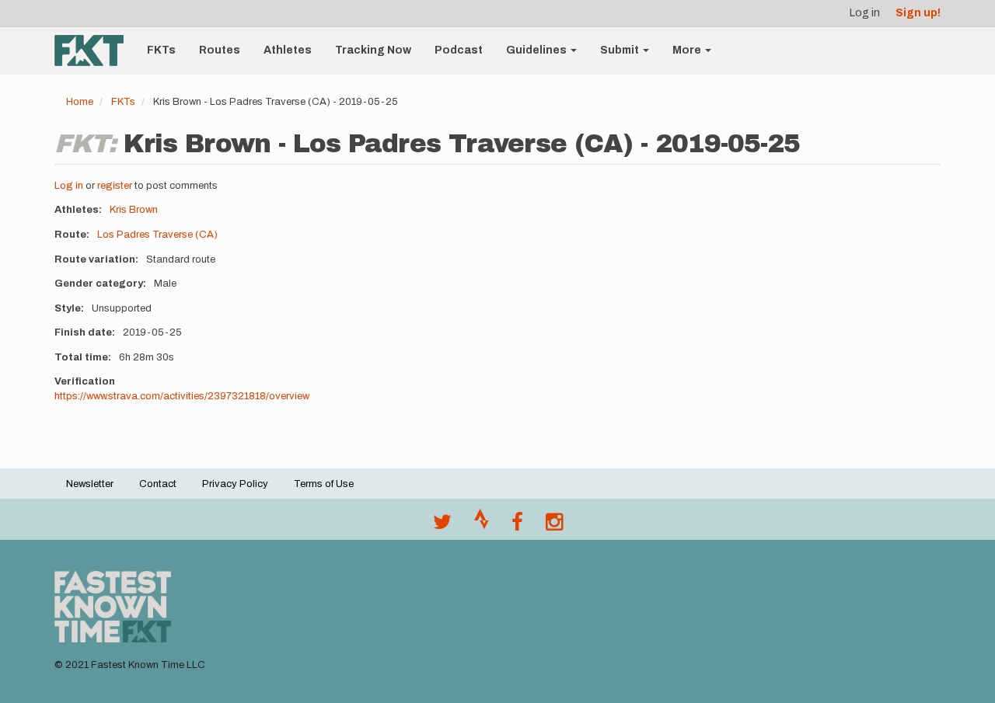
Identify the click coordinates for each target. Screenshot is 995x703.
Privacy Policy (235, 484)
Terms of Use (324, 484)
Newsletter (89, 484)
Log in (865, 13)
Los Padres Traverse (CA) (157, 234)
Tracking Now (373, 50)
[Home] (94, 50)
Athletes (288, 50)
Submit (620, 50)
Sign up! (918, 13)
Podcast (459, 50)
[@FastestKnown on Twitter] (442, 525)
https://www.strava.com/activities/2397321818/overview (181, 396)
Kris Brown (134, 209)
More (687, 50)
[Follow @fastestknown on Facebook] (517, 525)
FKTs (161, 50)
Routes (219, 50)
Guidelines (537, 50)
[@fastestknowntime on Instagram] (554, 525)
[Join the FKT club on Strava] (481, 525)
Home (79, 101)
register (114, 185)
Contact (157, 484)
